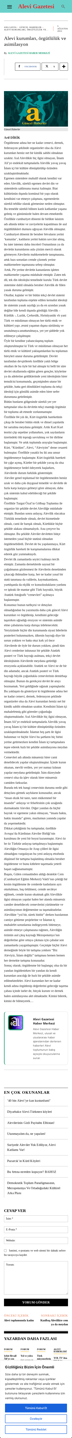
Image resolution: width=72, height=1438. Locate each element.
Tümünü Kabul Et (36, 1408)
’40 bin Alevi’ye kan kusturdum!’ (29, 1100)
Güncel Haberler (30, 27)
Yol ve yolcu (27, 1355)
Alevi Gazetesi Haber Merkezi (29, 53)
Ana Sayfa (10, 27)
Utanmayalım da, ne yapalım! (26, 1133)
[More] (64, 67)
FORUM (8, 1349)
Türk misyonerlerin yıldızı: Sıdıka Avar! (44, 1360)
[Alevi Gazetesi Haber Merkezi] (18, 1023)
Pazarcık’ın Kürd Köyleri (23, 1161)
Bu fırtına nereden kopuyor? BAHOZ (31, 1171)
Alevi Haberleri (60, 1350)
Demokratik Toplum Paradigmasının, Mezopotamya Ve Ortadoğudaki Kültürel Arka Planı (33, 1188)
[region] (36, 1399)
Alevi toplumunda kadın (19, 1320)
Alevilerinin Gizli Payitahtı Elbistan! (31, 1122)
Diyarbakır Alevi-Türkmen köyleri (29, 1111)
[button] (63, 7)
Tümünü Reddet (36, 1429)
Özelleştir (36, 1418)
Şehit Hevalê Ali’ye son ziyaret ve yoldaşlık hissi (11, 1360)
